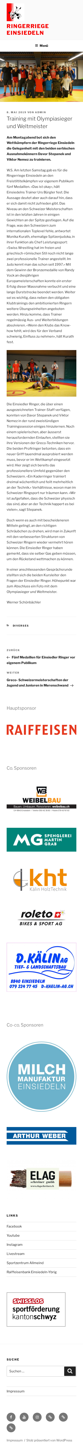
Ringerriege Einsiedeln (28, 29)
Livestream (16, 1254)
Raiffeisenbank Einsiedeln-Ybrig (32, 1272)
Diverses (21, 625)
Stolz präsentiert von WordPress (49, 1440)
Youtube (13, 1236)
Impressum (16, 1391)
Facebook (14, 1226)
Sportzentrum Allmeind (25, 1263)
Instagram (15, 1245)
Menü (44, 45)
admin (40, 112)
